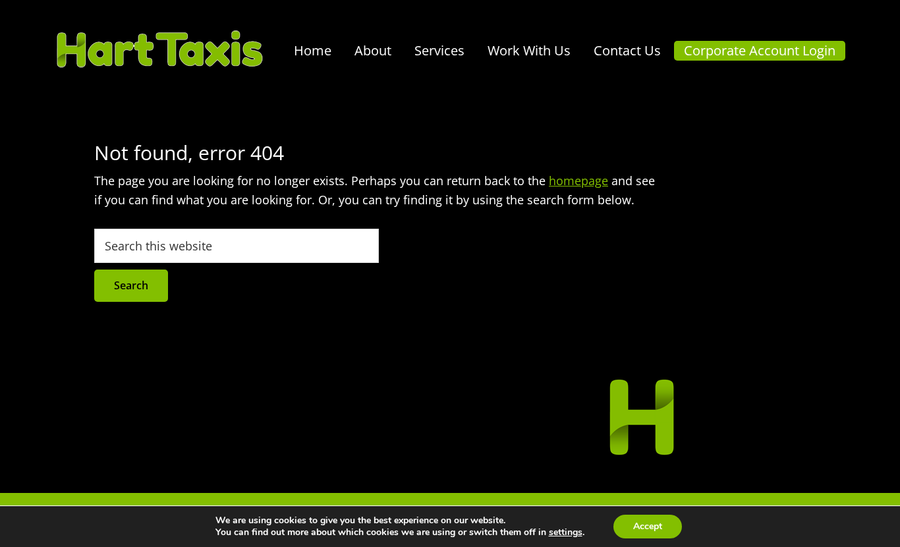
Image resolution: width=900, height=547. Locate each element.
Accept (647, 526)
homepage (578, 180)
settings (565, 532)
